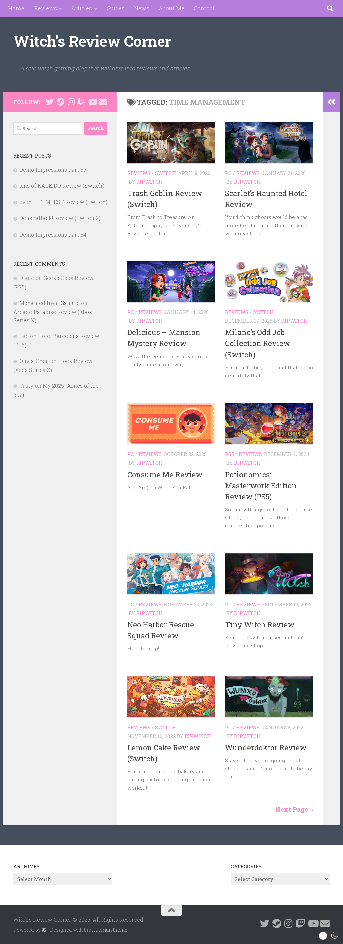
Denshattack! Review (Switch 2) (59, 218)
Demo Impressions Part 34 (52, 234)
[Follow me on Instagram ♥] (71, 102)
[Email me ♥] (103, 102)
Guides (116, 8)
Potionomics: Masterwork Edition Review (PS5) (261, 485)
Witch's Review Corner (92, 41)
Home (16, 8)
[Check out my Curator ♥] (60, 102)
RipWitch (149, 181)
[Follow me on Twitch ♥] (82, 102)
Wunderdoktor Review (266, 747)
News (141, 8)
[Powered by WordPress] (44, 930)
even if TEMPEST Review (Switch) (63, 201)
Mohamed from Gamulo (49, 302)
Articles (81, 8)
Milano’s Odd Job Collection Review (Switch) (257, 343)
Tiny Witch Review (260, 624)
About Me (171, 8)
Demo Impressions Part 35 (52, 169)
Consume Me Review (165, 474)
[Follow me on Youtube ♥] (92, 102)
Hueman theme (109, 930)
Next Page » (294, 809)
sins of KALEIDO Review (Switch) (61, 185)
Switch (165, 173)
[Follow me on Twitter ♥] (50, 102)
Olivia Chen (34, 360)
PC (228, 173)
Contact (204, 8)
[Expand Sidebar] (331, 102)
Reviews (45, 8)
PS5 (229, 454)
